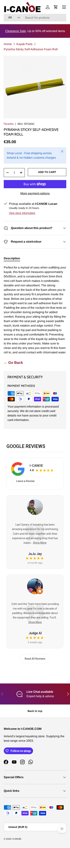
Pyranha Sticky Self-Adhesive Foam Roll (31, 49)
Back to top (35, 710)
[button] (56, 7)
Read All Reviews (35, 658)
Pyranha (9, 123)
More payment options (35, 193)
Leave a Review (25, 481)
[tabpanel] (35, 310)
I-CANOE (36, 465)
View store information (22, 212)
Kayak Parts (24, 44)
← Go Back (13, 363)
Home (8, 44)
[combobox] (35, 17)
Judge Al (35, 633)
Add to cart (47, 172)
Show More (39, 542)
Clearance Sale (15, 31)
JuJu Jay (35, 554)
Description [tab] (12, 258)
